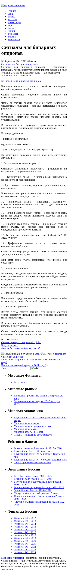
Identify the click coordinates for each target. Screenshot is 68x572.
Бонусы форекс (9, 345)
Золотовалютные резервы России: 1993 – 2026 (39, 487)
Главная (12, 11)
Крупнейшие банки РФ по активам (33, 451)
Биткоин (12, 19)
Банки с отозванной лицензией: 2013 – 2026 (38, 448)
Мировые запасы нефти (27, 423)
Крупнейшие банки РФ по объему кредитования (40, 459)
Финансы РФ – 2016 (25, 529)
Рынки (11, 31)
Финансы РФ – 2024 (25, 552)
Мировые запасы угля (25, 429)
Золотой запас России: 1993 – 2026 (32, 490)
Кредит (11, 28)
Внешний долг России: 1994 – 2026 (33, 478)
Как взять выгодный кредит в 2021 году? (23, 365)
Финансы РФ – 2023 (25, 549)
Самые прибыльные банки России (32, 462)
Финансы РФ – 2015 (25, 526)
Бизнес (11, 16)
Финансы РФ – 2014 (25, 523)
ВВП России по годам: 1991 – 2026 (33, 476)
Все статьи (19, 382)
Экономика (14, 39)
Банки (11, 13)
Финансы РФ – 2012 (25, 518)
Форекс (12, 36)
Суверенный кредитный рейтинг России (36, 493)
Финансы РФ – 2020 (25, 541)
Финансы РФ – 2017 (25, 532)
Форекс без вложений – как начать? (20, 348)
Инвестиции (14, 22)
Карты (11, 25)
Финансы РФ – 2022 (25, 546)
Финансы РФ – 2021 (25, 543)
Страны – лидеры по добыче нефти (33, 434)
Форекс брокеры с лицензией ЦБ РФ (21, 342)
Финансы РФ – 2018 (25, 535)
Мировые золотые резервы (28, 431)
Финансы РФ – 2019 (25, 538)
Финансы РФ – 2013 (25, 521)
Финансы (13, 33)
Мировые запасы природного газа (32, 426)
